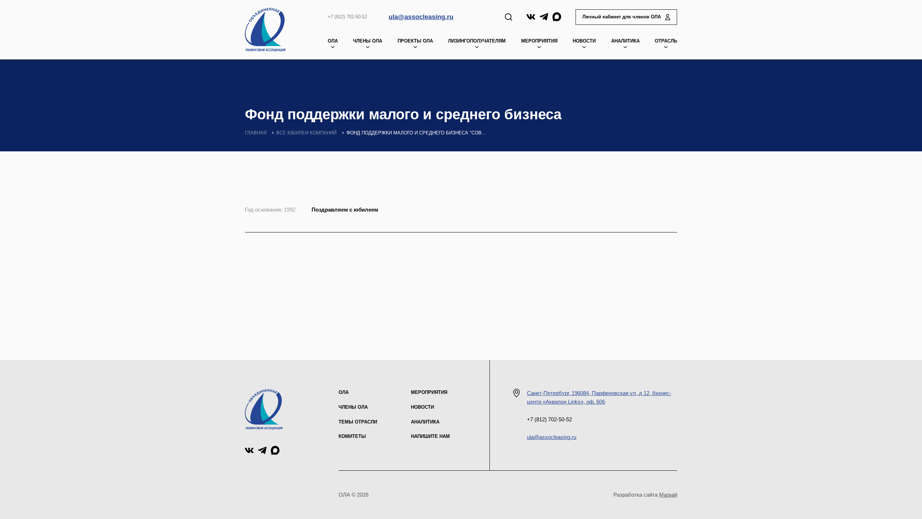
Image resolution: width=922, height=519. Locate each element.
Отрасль (666, 41)
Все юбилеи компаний (306, 133)
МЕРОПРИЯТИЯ (539, 41)
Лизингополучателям (477, 41)
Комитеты (352, 436)
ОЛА (333, 41)
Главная (256, 133)
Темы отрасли (358, 422)
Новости (584, 41)
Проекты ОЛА (415, 41)
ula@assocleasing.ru (421, 17)
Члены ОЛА (367, 41)
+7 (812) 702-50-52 (347, 16)
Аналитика (625, 41)
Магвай (668, 495)
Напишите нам (430, 436)
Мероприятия (429, 392)
